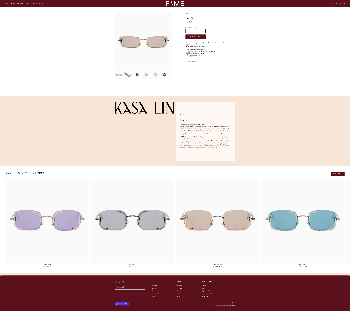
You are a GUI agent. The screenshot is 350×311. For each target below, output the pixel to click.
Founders (154, 285)
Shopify (233, 305)
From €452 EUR (47, 266)
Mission (154, 288)
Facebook (179, 288)
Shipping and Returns (207, 291)
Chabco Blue (302, 264)
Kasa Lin (187, 13)
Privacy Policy (205, 296)
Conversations (156, 291)
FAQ (203, 288)
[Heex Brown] (119, 75)
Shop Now (337, 174)
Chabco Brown (217, 264)
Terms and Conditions (208, 294)
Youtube (179, 291)
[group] (175, 223)
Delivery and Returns (190, 62)
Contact (204, 285)
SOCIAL (179, 282)
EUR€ (329, 3)
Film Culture (155, 294)
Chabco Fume (132, 264)
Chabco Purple (47, 264)
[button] (336, 3)
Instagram (179, 285)
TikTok (179, 294)
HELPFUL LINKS (207, 282)
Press (153, 296)
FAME (154, 282)
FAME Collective (222, 305)
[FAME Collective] (175, 3)
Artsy (178, 296)
